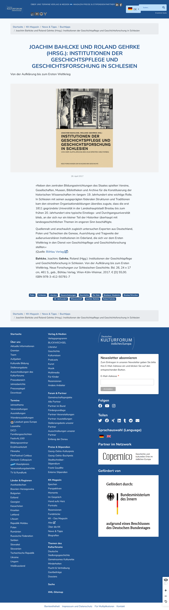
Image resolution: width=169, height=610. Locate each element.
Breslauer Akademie (112, 295)
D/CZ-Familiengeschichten (21, 432)
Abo (50, 522)
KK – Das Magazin (57, 518)
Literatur (53, 295)
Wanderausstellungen (22, 417)
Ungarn (14, 561)
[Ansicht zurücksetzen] (166, 601)
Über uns (36, 4)
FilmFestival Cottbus (21, 455)
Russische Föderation (21, 536)
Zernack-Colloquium (21, 459)
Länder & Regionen (21, 480)
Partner (110, 4)
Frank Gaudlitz (55, 467)
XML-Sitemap (55, 592)
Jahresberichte (17, 384)
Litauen (14, 518)
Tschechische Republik (22, 553)
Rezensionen (54, 381)
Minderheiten (55, 563)
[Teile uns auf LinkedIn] (120, 420)
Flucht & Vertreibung (59, 568)
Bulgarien (15, 493)
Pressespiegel (17, 388)
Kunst (51, 364)
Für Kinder (53, 376)
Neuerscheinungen (68, 295)
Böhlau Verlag (55, 252)
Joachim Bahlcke (92, 299)
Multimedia (54, 372)
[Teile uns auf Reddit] (131, 420)
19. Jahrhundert (60, 299)
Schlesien (42, 295)
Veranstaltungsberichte (22, 468)
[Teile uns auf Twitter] (101, 420)
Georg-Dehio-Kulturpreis (61, 451)
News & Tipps (55, 531)
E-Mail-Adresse (110, 376)
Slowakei (15, 544)
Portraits (52, 505)
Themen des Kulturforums (55, 545)
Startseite (16, 334)
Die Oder (96, 295)
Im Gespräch (54, 497)
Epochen (52, 484)
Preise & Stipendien (94, 4)
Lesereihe (15, 426)
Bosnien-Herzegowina (22, 489)
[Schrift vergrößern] (166, 590)
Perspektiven (55, 488)
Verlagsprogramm (57, 338)
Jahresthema (17, 404)
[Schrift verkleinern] (166, 596)
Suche (51, 584)
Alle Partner (54, 401)
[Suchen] (163, 7)
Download (15, 392)
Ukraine (14, 557)
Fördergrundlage (56, 410)
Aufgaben (15, 359)
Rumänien (15, 531)
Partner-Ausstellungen (60, 418)
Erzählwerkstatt (18, 447)
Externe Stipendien (57, 472)
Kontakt (121, 606)
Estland (14, 497)
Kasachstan (16, 506)
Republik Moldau (19, 523)
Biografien (53, 535)
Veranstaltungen (19, 409)
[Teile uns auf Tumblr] (126, 420)
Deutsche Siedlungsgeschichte (59, 553)
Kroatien (14, 510)
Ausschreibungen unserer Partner (61, 432)
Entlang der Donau (58, 439)
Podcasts (53, 359)
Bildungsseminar (19, 442)
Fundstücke (54, 514)
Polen (32, 295)
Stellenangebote (18, 367)
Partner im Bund (56, 406)
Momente (53, 492)
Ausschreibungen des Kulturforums (21, 373)
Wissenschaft (76, 299)
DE (135, 9)
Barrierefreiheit (52, 606)
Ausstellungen (17, 413)
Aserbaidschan (18, 484)
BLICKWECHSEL (57, 342)
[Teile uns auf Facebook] (107, 420)
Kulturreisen (54, 355)
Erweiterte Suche (161, 13)
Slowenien (15, 548)
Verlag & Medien (60, 4)
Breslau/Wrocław (131, 295)
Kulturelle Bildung (19, 363)
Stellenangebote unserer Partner (60, 424)
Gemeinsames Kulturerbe (61, 559)
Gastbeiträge (55, 572)
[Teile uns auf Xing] (114, 420)
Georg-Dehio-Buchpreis (60, 455)
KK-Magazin (55, 480)
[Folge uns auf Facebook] (101, 406)
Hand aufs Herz (56, 501)
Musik (51, 368)
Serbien (14, 540)
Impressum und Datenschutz (77, 606)
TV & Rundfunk (18, 472)
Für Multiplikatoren (104, 606)
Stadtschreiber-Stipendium (56, 461)
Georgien (15, 501)
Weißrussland (17, 565)
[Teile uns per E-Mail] (138, 420)
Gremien (14, 350)
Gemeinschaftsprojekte (60, 397)
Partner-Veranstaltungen (61, 414)
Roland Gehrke (109, 299)
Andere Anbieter (56, 385)
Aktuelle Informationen (22, 346)
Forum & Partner (57, 393)
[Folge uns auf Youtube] (108, 406)
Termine (46, 4)
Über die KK (54, 526)
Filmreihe (15, 451)
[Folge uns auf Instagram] (114, 406)
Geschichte (84, 295)
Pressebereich (17, 379)
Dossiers (52, 576)
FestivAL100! (17, 438)
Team (13, 354)
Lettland (14, 514)
